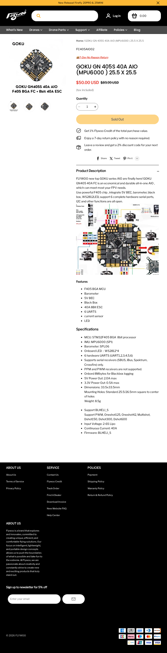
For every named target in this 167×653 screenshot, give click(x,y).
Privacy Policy (13, 488)
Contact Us (53, 474)
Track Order (53, 488)
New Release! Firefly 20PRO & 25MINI (80, 2)
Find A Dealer (54, 495)
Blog (137, 30)
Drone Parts (57, 30)
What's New (14, 30)
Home (79, 40)
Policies (119, 30)
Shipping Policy (96, 481)
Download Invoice (56, 501)
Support (81, 30)
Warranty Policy (96, 488)
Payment (92, 474)
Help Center (53, 515)
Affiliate (101, 30)
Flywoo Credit (54, 481)
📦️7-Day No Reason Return (92, 57)
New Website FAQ (57, 508)
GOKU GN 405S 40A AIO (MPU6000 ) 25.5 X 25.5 (114, 40)
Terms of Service (15, 481)
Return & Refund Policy (100, 495)
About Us (11, 474)
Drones (34, 30)
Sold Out (117, 119)
